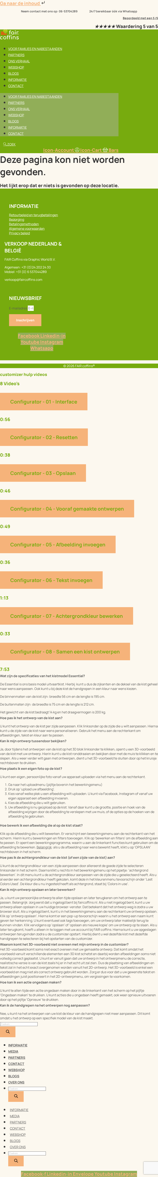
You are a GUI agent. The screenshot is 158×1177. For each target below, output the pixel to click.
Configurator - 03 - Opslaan (43, 473)
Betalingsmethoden (24, 224)
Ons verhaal (19, 61)
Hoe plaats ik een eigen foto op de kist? (31, 768)
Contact (16, 86)
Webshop (16, 67)
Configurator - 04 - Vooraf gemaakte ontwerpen (67, 508)
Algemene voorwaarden (27, 228)
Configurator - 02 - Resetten (44, 437)
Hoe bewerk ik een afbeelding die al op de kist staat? (41, 825)
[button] (79, 675)
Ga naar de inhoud (20, 3)
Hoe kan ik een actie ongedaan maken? (31, 982)
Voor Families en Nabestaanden (35, 49)
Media (13, 1051)
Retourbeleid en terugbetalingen (33, 215)
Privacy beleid (19, 233)
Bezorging (16, 219)
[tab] (79, 407)
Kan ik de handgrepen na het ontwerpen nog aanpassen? (45, 1005)
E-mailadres (18, 308)
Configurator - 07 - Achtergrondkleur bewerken (66, 615)
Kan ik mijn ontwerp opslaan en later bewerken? (37, 889)
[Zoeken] (7, 1032)
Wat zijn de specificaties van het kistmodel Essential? (42, 676)
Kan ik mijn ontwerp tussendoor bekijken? (33, 741)
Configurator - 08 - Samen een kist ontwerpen (65, 651)
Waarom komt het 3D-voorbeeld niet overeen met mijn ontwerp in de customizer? (64, 944)
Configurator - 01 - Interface (43, 401)
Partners (16, 55)
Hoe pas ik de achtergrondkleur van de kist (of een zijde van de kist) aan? (57, 857)
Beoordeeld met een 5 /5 (140, 18)
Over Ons (16, 1082)
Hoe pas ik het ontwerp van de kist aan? (31, 718)
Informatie (17, 79)
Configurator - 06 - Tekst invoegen (51, 580)
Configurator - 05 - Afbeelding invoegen (57, 544)
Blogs (13, 73)
